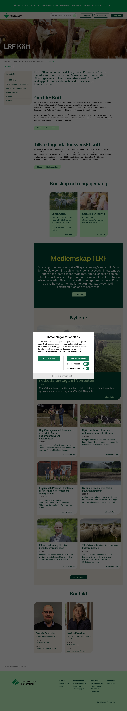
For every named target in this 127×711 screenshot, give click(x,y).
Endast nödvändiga (78, 358)
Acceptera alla (49, 358)
